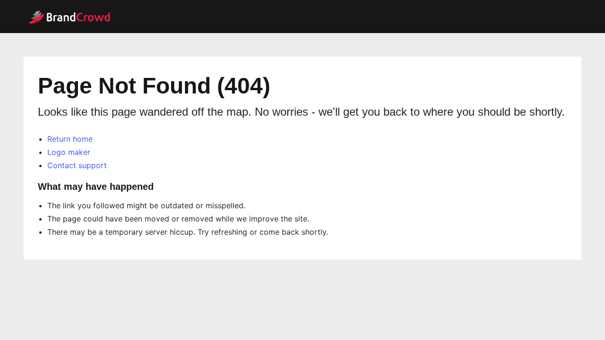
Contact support (77, 165)
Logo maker (68, 152)
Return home (70, 139)
